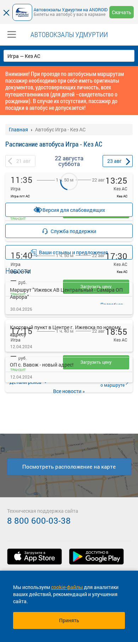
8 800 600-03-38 (39, 520)
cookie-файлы (67, 587)
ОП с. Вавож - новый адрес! (42, 364)
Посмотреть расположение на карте (69, 466)
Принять (69, 620)
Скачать (121, 12)
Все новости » (69, 391)
